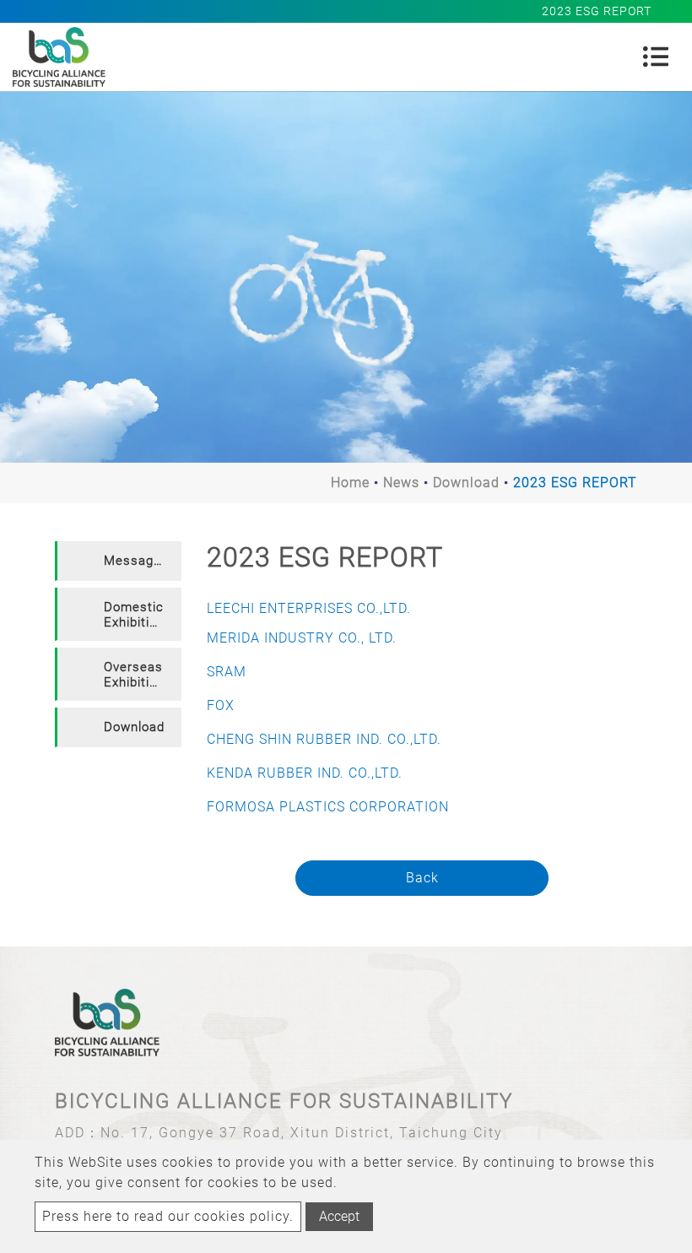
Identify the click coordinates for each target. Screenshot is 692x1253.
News (401, 483)
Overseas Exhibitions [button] (138, 674)
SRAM (226, 672)
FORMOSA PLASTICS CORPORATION (328, 807)
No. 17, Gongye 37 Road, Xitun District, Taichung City (301, 1133)
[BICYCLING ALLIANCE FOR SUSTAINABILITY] (59, 57)
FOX (221, 705)
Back (422, 878)
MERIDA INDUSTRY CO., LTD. (302, 638)
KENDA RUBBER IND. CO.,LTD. (305, 773)
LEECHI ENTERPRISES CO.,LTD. (309, 608)
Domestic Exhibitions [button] (138, 614)
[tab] (118, 561)
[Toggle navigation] (655, 56)
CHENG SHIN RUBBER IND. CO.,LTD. (324, 739)
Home (350, 483)
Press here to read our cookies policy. (168, 1216)
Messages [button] (136, 560)
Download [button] (134, 727)
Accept (339, 1216)
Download (466, 483)
